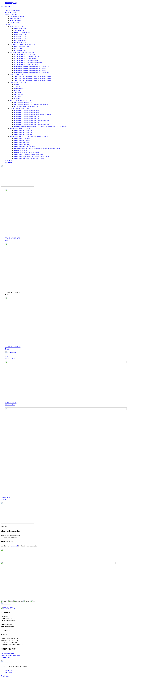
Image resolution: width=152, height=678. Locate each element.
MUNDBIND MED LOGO (20, 128)
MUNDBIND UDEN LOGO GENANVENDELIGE (29, 136)
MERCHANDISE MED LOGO (21, 100)
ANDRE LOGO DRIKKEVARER (22, 44)
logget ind (14, 546)
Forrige (3, 497)
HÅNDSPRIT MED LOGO (20, 108)
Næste (8, 497)
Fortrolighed (5, 657)
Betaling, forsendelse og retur (11, 655)
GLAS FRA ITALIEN (18, 82)
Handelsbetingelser (7, 653)
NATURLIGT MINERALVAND (22, 52)
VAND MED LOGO (17, 26)
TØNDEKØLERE (16, 74)
